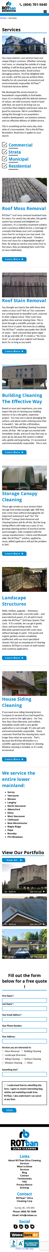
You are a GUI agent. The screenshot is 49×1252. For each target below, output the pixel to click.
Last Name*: (8, 1004)
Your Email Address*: (12, 1015)
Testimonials (24, 1178)
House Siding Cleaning (16, 702)
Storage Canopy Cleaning (19, 496)
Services (24, 1169)
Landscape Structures (14, 601)
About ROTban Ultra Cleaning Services (24, 1162)
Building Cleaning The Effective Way (22, 398)
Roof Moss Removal (24, 208)
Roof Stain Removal (24, 300)
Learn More (12, 259)
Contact (24, 1175)
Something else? (10, 1070)
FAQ (24, 1181)
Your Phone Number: (12, 1026)
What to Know (24, 1166)
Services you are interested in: (16, 1048)
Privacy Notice (24, 1184)
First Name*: (8, 996)
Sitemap (24, 1187)
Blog (24, 1172)
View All (12, 860)
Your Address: (8, 1037)
